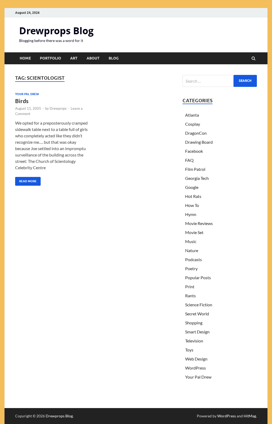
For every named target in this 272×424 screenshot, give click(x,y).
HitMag (250, 416)
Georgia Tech (197, 178)
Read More (26, 180)
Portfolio (50, 58)
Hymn (190, 214)
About (93, 58)
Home (25, 58)
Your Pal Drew (27, 94)
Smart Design (197, 331)
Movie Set (194, 232)
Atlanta (192, 114)
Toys (189, 349)
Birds (21, 100)
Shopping (193, 322)
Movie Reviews (199, 223)
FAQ (189, 160)
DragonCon (196, 132)
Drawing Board (199, 142)
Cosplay (192, 123)
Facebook (194, 151)
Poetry (191, 268)
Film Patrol (195, 169)
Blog (114, 58)
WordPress (195, 367)
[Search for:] (219, 81)
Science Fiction (198, 304)
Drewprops (58, 108)
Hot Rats (193, 196)
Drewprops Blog (56, 30)
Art (74, 58)
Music (190, 241)
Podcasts (193, 259)
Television (194, 340)
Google (191, 187)
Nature (191, 250)
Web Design (196, 358)
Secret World (197, 313)
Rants (190, 295)
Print (189, 286)
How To (192, 205)
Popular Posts (198, 277)
